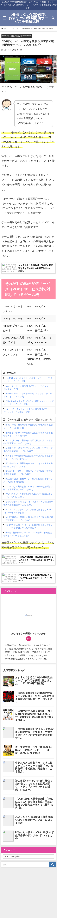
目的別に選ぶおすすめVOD (21, 36)
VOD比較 (5, 36)
